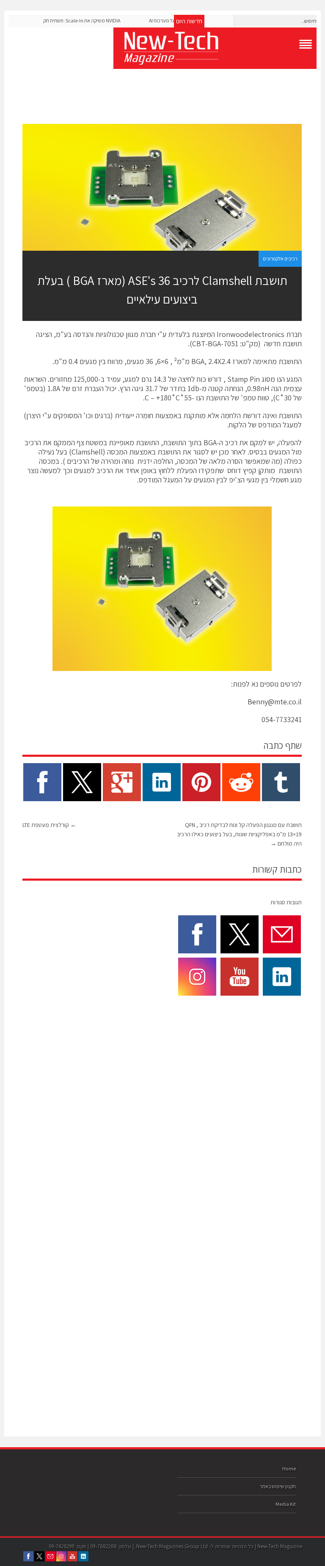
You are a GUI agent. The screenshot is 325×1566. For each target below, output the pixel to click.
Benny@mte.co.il (275, 701)
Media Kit (285, 1504)
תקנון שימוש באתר (278, 1486)
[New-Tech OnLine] (215, 48)
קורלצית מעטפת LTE (49, 825)
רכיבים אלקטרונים (280, 258)
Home (289, 1468)
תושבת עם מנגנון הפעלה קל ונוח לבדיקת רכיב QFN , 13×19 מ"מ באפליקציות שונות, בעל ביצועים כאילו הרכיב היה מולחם (239, 834)
